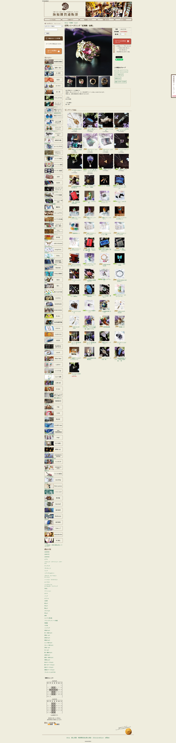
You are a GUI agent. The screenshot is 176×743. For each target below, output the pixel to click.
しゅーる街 (47, 379)
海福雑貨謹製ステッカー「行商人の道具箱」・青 (120, 359)
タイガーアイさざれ (76, 312)
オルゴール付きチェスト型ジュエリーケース (74, 265)
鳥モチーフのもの (48, 662)
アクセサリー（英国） (49, 137)
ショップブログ (88, 19)
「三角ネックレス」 (107, 169)
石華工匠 (46, 385)
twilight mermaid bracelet (106, 265)
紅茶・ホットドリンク (49, 82)
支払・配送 (74, 737)
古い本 (46, 94)
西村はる (46, 470)
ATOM (56, 724)
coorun (45, 331)
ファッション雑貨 (48, 167)
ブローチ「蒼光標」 (106, 185)
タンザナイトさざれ (121, 343)
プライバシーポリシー (98, 737)
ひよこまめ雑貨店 (48, 476)
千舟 (45, 410)
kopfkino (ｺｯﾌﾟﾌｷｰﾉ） (49, 349)
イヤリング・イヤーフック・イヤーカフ (53, 562)
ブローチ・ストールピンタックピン (50, 576)
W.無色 (46, 543)
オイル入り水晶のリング (77, 171)
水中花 (46, 240)
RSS (50, 724)
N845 (45, 282)
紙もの (46, 603)
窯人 (45, 288)
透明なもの (47, 660)
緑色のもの (47, 637)
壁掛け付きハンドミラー (106, 343)
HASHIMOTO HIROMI (50, 458)
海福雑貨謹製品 (48, 64)
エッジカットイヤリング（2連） (106, 234)
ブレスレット (47, 568)
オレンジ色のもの (48, 645)
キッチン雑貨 (47, 173)
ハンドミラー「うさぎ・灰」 (106, 359)
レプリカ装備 (47, 197)
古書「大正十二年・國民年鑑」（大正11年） (89, 250)
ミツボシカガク (48, 494)
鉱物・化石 (47, 70)
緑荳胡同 (46, 525)
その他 (46, 625)
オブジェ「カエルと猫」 (91, 202)
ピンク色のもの (48, 642)
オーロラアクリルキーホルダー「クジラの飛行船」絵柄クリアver (89, 328)
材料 (45, 615)
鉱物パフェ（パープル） (91, 218)
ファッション (47, 591)
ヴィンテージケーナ (76, 280)
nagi (45, 440)
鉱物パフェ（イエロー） (106, 218)
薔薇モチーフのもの (49, 669)
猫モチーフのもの (48, 667)
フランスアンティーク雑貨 (51, 620)
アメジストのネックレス (124, 150)
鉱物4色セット (76, 233)
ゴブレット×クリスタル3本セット (121, 218)
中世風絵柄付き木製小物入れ (76, 187)
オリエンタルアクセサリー (51, 131)
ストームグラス (48, 216)
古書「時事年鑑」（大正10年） (76, 202)
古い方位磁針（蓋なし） (106, 296)
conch (45, 355)
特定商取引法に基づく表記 (123, 51)
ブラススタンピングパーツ (51, 234)
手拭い (46, 588)
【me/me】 (47, 507)
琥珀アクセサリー (48, 119)
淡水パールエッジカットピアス (91, 234)
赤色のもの (47, 630)
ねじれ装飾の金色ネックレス (77, 129)
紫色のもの (47, 640)
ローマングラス (48, 149)
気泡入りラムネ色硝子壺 (77, 150)
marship (46, 482)
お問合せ (106, 19)
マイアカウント (53, 23)
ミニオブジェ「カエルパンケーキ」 (121, 295)
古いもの (46, 88)
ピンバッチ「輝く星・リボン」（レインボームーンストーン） (90, 171)
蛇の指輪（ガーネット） (106, 280)
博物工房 (46, 452)
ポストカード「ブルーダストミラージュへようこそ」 (119, 187)
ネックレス (47, 565)
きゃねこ (46, 319)
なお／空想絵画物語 (49, 434)
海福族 (46, 623)
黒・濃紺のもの (48, 652)
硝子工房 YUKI (48, 294)
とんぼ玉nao (47, 428)
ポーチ (46, 593)
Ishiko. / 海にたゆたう (49, 258)
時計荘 (46, 422)
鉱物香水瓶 (47, 143)
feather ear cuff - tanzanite (121, 312)
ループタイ (47, 582)
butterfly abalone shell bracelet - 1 (121, 280)
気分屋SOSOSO (48, 313)
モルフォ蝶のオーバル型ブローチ (92, 129)
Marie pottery (47, 488)
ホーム (53, 19)
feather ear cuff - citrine (76, 327)
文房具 (46, 185)
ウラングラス (47, 100)
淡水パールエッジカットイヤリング (75, 249)
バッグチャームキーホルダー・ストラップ (51, 585)
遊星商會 (46, 513)
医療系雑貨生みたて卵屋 (50, 264)
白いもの (46, 650)
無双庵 (46, 501)
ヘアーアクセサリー (49, 573)
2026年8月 (46, 552)
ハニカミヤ (47, 464)
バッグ (46, 596)
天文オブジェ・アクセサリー (51, 155)
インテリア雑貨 (48, 161)
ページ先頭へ (128, 732)
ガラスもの (47, 610)
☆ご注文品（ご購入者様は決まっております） (53, 545)
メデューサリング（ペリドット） (105, 202)
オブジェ (46, 598)
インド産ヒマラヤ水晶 (108, 129)
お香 (45, 179)
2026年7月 (46, 554)
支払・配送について (70, 19)
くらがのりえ (47, 337)
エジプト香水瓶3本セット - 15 (91, 343)
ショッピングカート (123, 19)
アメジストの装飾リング (91, 311)
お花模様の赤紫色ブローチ (91, 280)
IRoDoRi (46, 270)
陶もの (46, 608)
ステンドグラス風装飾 (49, 204)
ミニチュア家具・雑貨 (49, 228)
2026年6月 (46, 556)
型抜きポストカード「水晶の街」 (91, 295)
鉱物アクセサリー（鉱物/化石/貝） (53, 113)
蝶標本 (46, 210)
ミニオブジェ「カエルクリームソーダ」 (90, 264)
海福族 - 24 (121, 327)
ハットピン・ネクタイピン (51, 579)
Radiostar (46, 519)
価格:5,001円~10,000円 (120, 81)
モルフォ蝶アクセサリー (50, 125)
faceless (46, 537)
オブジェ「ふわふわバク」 (121, 202)
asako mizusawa (48, 246)
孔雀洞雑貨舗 (47, 325)
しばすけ (46, 367)
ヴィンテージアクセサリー (51, 107)
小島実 (46, 343)
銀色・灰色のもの (48, 657)
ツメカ (46, 416)
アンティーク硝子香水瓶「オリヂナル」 (123, 129)
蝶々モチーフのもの (49, 664)
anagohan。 (47, 252)
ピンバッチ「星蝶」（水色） (121, 264)
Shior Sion (46, 361)
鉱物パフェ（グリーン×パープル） (75, 218)
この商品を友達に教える (123, 48)
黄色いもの (47, 635)
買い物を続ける (123, 50)
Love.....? (46, 531)
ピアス (46, 559)
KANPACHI (47, 307)
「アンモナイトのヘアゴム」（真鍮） (90, 186)
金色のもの (47, 655)
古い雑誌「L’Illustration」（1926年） (119, 249)
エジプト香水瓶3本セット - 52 (76, 343)
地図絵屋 (46, 404)
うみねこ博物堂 (48, 276)
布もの (46, 605)
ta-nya (45, 391)
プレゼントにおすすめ (49, 672)
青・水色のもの (48, 633)
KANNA (46, 301)
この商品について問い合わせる (123, 46)
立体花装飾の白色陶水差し (91, 359)
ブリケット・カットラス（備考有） (75, 295)
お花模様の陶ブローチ (106, 312)
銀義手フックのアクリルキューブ (75, 359)
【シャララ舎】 (48, 373)
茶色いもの (47, 647)
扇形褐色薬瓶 (106, 327)
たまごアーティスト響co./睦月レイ (52, 398)
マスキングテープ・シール (51, 191)
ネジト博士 (47, 446)
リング (46, 570)
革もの (46, 613)
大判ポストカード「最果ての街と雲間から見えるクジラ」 (104, 250)
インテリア (47, 628)
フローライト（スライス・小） (92, 150)
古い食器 (46, 76)
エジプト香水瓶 (48, 222)
